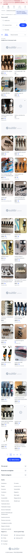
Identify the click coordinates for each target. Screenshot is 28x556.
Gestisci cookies (5, 501)
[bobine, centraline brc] (21, 110)
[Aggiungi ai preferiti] (11, 57)
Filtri (23, 25)
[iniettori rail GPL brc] (7, 392)
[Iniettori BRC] (7, 439)
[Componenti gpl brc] (21, 334)
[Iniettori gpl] (7, 192)
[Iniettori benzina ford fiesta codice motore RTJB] (21, 392)
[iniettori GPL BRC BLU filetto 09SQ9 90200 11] (21, 192)
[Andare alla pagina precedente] (7, 454)
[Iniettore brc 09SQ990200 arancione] (7, 312)
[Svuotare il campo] (24, 20)
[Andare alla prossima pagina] (20, 454)
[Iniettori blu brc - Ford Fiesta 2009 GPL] (21, 312)
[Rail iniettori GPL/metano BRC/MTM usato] (21, 275)
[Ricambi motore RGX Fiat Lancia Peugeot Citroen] (7, 275)
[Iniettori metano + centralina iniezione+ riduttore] (21, 251)
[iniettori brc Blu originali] (7, 65)
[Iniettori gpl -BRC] (21, 356)
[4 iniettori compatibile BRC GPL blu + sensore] (21, 439)
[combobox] (14, 20)
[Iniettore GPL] (21, 228)
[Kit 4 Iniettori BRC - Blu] (21, 65)
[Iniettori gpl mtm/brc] (7, 228)
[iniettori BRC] (7, 334)
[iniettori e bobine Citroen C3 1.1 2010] (7, 110)
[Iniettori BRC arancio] (7, 356)
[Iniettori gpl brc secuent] (21, 146)
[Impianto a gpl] (21, 416)
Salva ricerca (6, 35)
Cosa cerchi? (4, 17)
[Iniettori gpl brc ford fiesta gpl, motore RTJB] (7, 416)
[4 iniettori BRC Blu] (7, 87)
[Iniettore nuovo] (7, 251)
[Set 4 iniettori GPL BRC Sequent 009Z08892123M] (7, 169)
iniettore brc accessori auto (12, 10)
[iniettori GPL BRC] (7, 146)
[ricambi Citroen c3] (21, 87)
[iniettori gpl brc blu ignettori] (21, 169)
